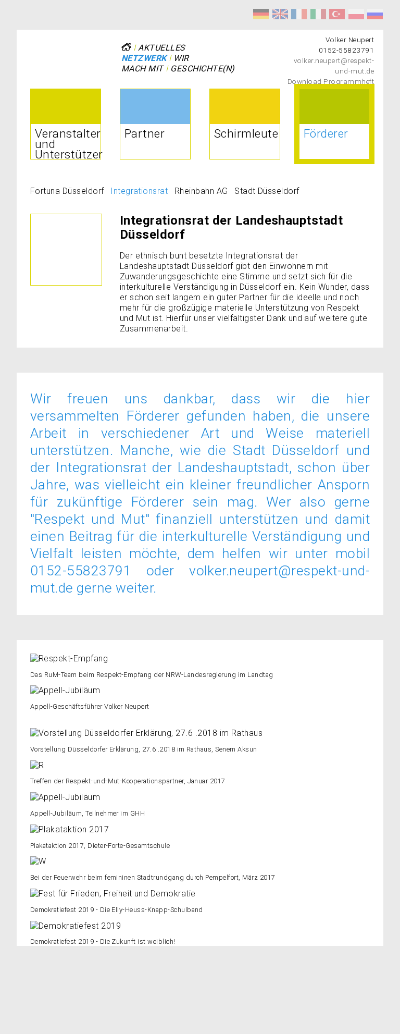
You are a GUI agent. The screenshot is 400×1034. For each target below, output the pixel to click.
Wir (181, 58)
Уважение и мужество (375, 14)
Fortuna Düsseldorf (67, 191)
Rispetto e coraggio (318, 14)
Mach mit (142, 68)
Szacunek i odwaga (356, 14)
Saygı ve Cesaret (337, 14)
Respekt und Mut (261, 14)
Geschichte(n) (202, 68)
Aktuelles (161, 48)
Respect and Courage (280, 14)
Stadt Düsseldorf (266, 191)
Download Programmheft (331, 81)
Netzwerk (144, 58)
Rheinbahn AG (201, 191)
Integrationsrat (139, 191)
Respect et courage (299, 14)
